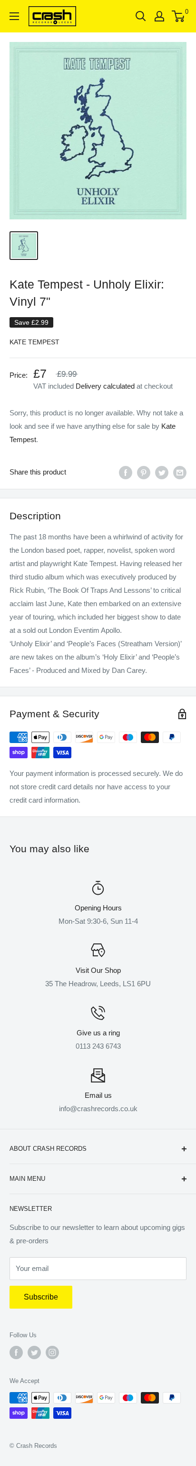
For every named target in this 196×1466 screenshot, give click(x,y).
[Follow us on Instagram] (52, 1352)
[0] (179, 16)
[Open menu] (14, 16)
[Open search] (141, 16)
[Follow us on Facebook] (16, 1352)
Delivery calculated (105, 386)
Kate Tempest (34, 342)
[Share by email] (179, 472)
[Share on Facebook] (125, 472)
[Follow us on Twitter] (34, 1352)
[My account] (159, 16)
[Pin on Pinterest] (143, 472)
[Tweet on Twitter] (161, 472)
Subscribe (41, 1297)
